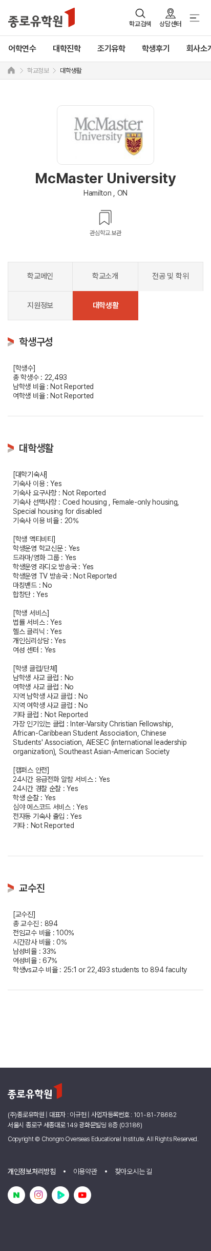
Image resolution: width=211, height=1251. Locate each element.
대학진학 (67, 48)
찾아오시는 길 (133, 1171)
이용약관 (85, 1171)
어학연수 (22, 48)
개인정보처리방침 (32, 1171)
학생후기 (156, 48)
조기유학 (111, 48)
